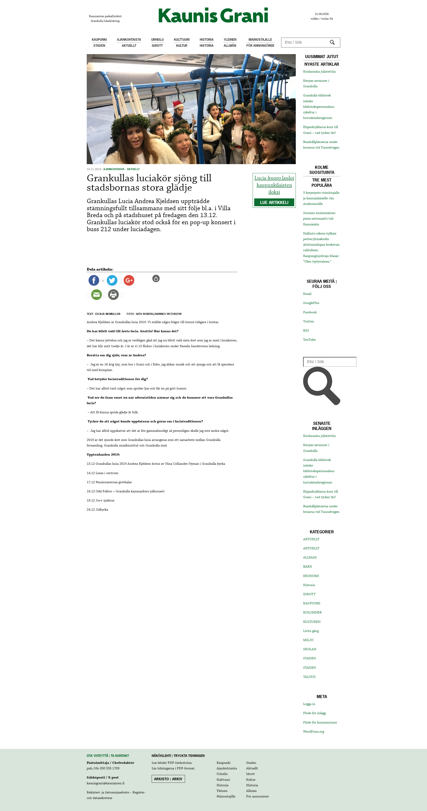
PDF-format (185, 768)
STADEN (309, 658)
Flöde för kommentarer (320, 722)
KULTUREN (311, 622)
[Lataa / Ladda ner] (157, 278)
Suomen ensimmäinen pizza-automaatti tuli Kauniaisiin (319, 218)
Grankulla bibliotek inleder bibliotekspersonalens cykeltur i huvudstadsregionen (318, 106)
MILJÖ (308, 640)
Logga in (309, 704)
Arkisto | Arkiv (168, 778)
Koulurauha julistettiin (319, 71)
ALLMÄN (310, 557)
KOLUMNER (312, 612)
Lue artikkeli (274, 202)
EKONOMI (311, 576)
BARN (307, 566)
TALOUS (309, 677)
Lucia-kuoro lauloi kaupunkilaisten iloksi (274, 185)
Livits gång (311, 631)
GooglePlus (311, 303)
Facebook (310, 312)
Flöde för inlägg (314, 713)
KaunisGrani (213, 15)
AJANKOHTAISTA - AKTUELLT (121, 169)
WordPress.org (313, 731)
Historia (309, 585)
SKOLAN (309, 649)
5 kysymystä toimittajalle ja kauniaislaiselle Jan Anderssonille (321, 198)
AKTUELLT (311, 539)
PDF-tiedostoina (179, 763)
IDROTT (309, 594)
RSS (306, 330)
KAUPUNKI (311, 603)
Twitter (308, 321)
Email (307, 294)
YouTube (309, 340)
